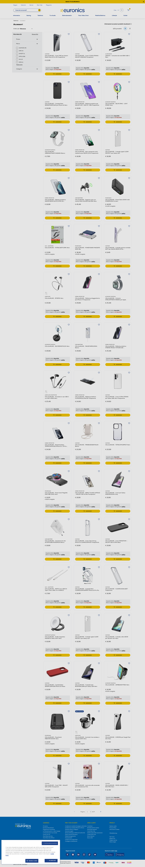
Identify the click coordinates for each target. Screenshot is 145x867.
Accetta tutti (52, 860)
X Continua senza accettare (50, 843)
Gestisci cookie (33, 860)
